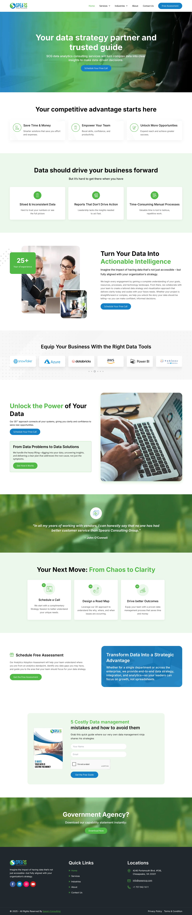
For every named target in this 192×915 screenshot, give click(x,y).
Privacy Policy (155, 911)
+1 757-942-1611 (141, 887)
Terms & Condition (173, 911)
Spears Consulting (52, 911)
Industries (120, 5)
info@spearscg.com (142, 880)
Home (92, 5)
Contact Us (148, 5)
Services (103, 5)
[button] (89, 371)
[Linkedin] (19, 884)
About (135, 5)
